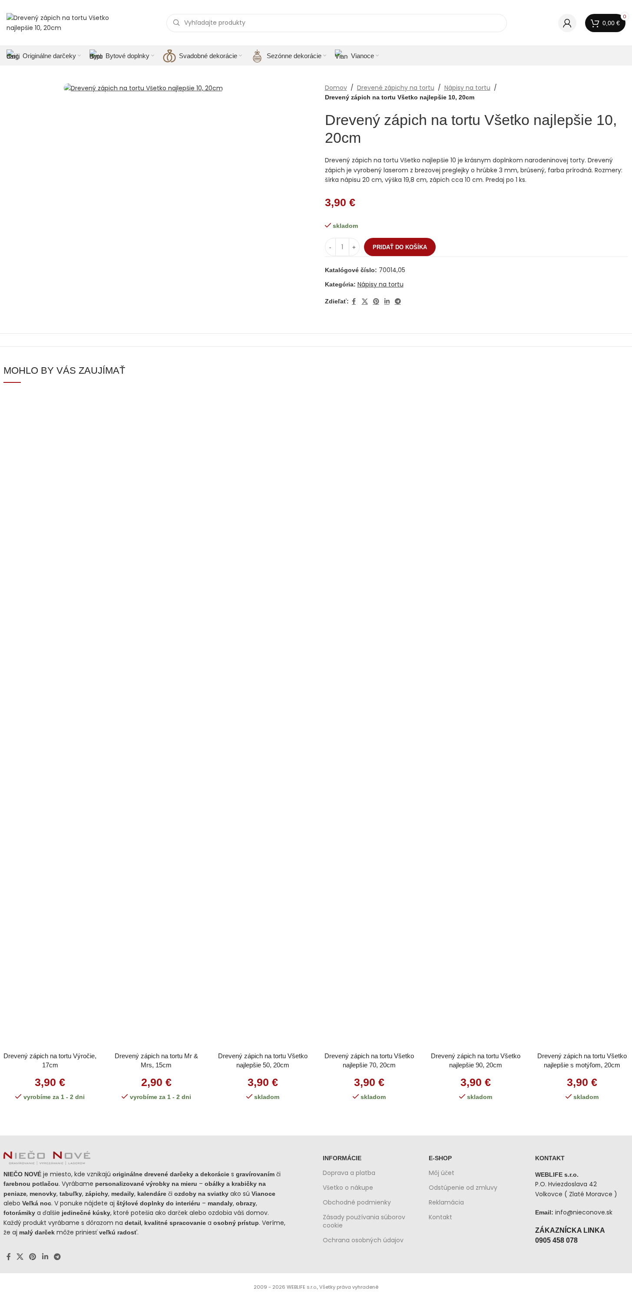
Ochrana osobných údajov (363, 1240)
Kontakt (440, 1217)
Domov (336, 87)
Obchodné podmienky (357, 1202)
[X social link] (365, 301)
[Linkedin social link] (387, 301)
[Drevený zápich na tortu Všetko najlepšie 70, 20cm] (369, 720)
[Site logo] (61, 22)
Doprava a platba (349, 1172)
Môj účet (441, 1172)
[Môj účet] (567, 23)
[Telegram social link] (398, 301)
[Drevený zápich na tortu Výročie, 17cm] (50, 720)
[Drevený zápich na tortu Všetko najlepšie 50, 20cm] (262, 720)
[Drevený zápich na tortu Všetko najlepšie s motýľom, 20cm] (582, 720)
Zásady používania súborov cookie (364, 1221)
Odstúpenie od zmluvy (463, 1187)
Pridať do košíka (400, 247)
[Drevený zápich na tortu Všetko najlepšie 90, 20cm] (475, 720)
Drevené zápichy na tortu (395, 87)
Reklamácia (446, 1202)
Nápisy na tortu (467, 87)
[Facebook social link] (354, 301)
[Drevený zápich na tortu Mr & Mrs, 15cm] (156, 720)
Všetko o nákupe (348, 1187)
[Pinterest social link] (376, 301)
